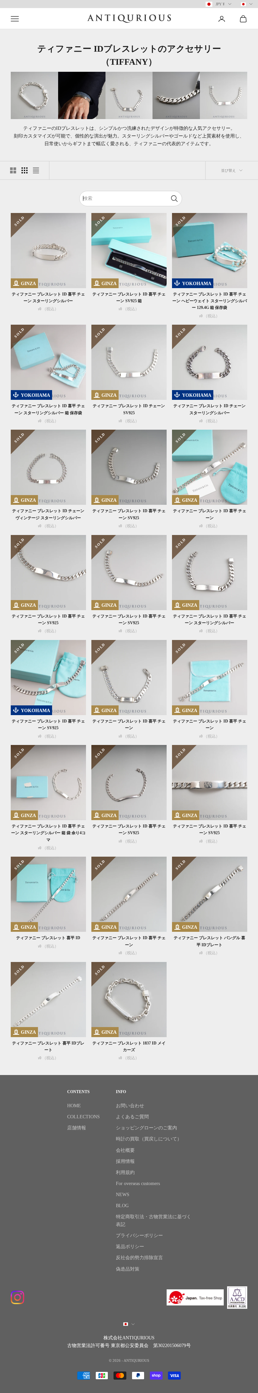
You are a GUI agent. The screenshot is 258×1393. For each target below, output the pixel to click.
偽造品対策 (127, 1269)
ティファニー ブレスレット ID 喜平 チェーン (209, 514)
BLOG (122, 1205)
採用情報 (125, 1161)
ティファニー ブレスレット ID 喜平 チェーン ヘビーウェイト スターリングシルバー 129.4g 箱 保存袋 (209, 301)
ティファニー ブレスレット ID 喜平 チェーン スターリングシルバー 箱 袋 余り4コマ (48, 833)
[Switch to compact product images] (36, 170)
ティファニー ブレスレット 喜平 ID (48, 937)
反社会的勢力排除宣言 (139, 1257)
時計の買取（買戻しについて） (149, 1138)
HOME (74, 1105)
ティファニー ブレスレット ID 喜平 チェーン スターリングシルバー (48, 297)
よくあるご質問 (132, 1116)
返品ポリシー (130, 1246)
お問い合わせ (130, 1105)
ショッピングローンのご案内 (146, 1127)
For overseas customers (138, 1183)
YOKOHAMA (196, 283)
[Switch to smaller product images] (25, 170)
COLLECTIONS (83, 1116)
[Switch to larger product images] (13, 170)
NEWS (122, 1194)
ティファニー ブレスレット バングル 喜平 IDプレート (209, 941)
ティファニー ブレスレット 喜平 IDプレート (48, 1046)
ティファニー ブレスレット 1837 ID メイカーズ (129, 1046)
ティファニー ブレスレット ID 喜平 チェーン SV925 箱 (129, 297)
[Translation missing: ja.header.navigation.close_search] (174, 199)
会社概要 (125, 1150)
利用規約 (125, 1172)
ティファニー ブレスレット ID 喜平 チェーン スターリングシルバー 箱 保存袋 (48, 409)
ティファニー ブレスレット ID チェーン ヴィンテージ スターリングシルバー (48, 514)
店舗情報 (76, 1127)
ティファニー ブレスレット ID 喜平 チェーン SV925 (129, 514)
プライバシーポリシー (139, 1235)
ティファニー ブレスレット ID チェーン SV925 (129, 409)
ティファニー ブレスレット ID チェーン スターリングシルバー (209, 409)
